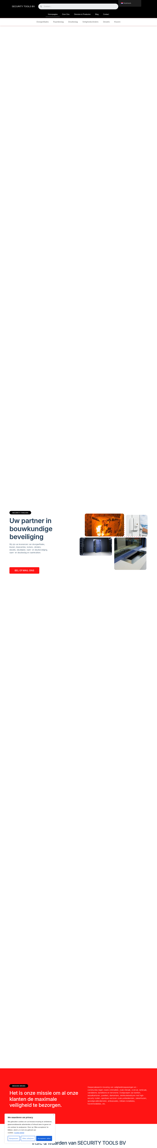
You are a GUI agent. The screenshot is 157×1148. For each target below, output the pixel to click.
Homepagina (52, 14)
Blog (96, 14)
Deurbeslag (73, 22)
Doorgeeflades (43, 22)
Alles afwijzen (28, 1138)
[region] (30, 1128)
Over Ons (66, 14)
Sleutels (106, 22)
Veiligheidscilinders (90, 22)
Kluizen (117, 22)
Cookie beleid (19, 1133)
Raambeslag (58, 22)
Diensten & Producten (82, 14)
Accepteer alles (44, 1138)
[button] (24, 570)
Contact (106, 14)
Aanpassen (13, 1138)
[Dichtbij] (53, 1114)
